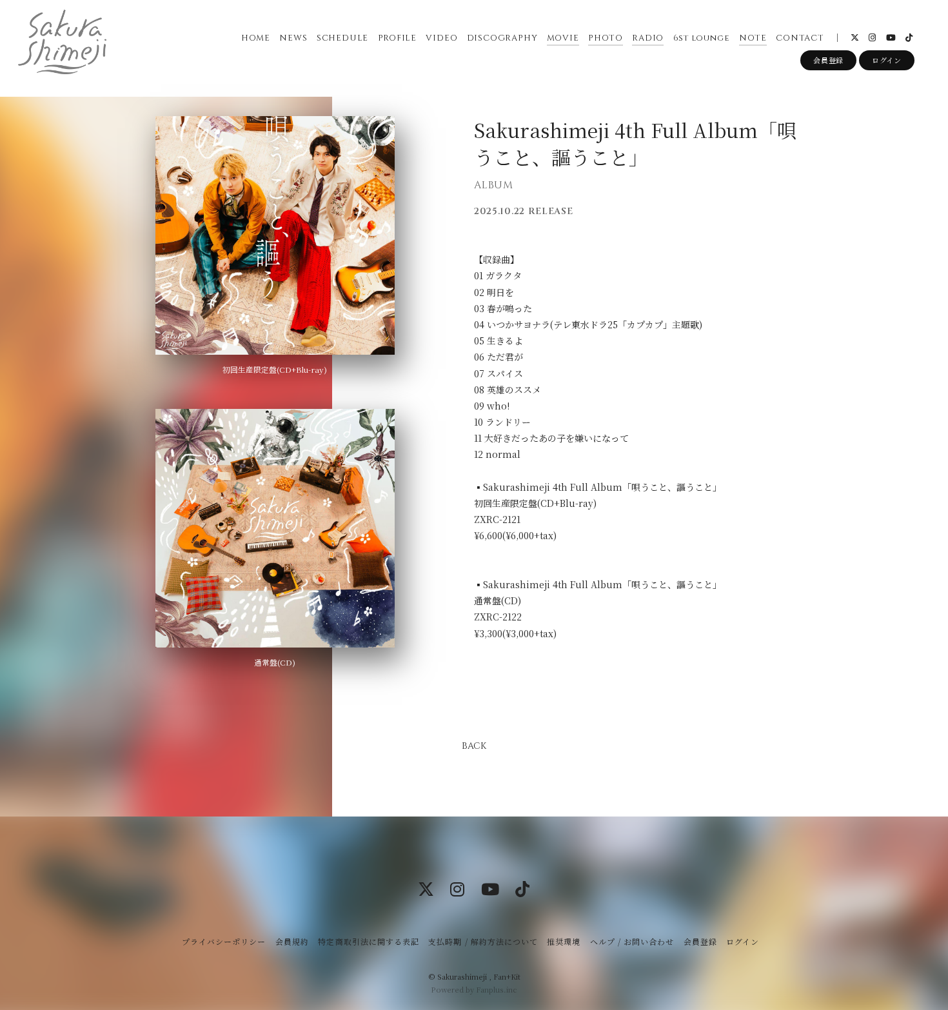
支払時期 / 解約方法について (483, 941)
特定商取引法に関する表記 (368, 941)
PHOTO (605, 38)
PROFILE (397, 38)
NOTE (753, 38)
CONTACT (800, 38)
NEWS (293, 38)
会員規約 (292, 941)
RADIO (648, 38)
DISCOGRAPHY (502, 38)
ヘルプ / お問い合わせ (632, 941)
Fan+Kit (506, 976)
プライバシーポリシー (224, 941)
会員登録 (828, 60)
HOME (255, 38)
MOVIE (563, 38)
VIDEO (441, 38)
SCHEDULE (342, 38)
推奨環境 (563, 941)
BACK (474, 746)
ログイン (887, 60)
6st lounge (701, 38)
